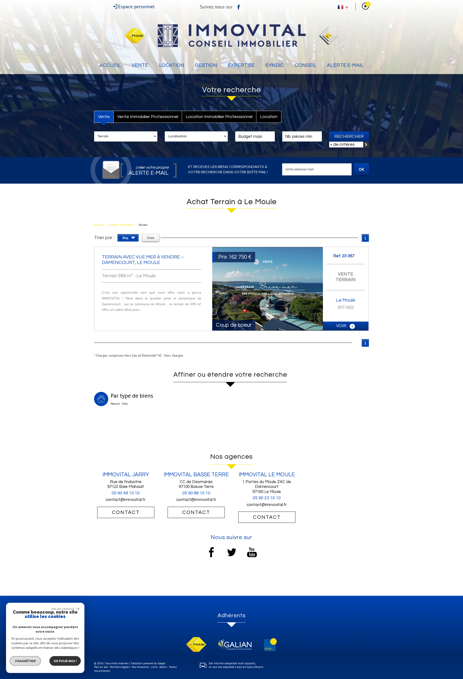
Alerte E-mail (345, 65)
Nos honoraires (140, 667)
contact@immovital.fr (126, 500)
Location (171, 65)
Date (150, 238)
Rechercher (349, 136)
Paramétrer (25, 661)
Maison (115, 403)
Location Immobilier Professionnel (219, 116)
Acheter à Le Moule (121, 225)
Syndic (274, 65)
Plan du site (101, 667)
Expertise (241, 65)
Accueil (110, 65)
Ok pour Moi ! (65, 661)
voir (341, 326)
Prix (126, 238)
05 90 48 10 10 (126, 493)
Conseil (305, 65)
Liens (154, 667)
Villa (125, 403)
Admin (163, 667)
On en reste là (63, 609)
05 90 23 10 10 (267, 498)
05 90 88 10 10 (196, 493)
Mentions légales (120, 667)
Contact (126, 512)
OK (361, 169)
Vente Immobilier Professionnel (147, 116)
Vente (140, 65)
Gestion (206, 65)
